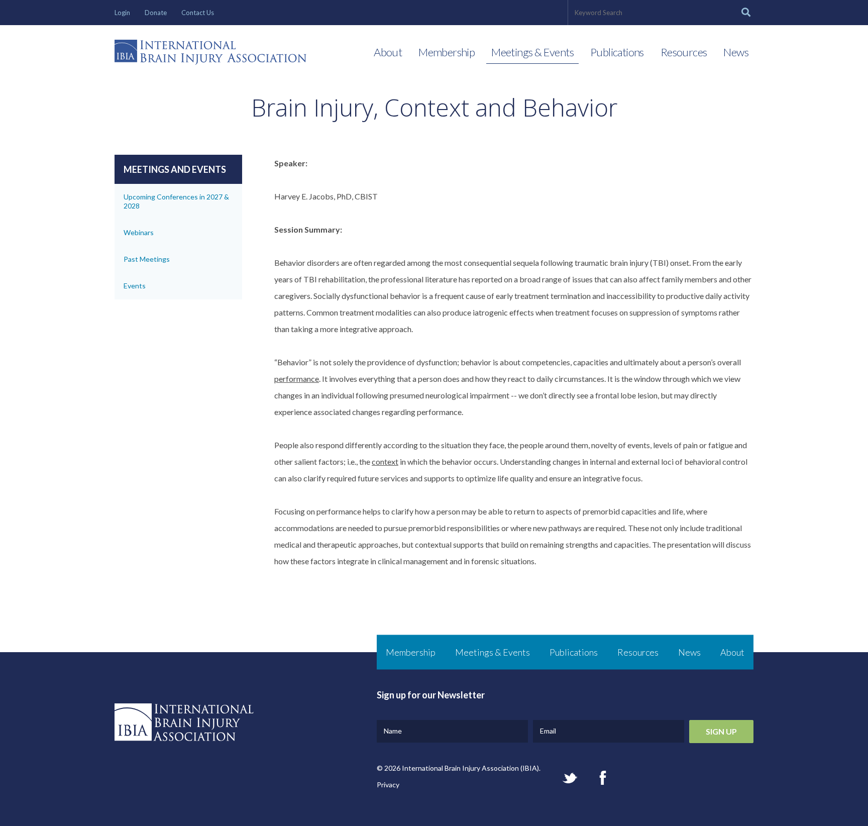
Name (393, 731)
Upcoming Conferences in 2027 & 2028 (176, 201)
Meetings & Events (532, 52)
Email (548, 731)
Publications (617, 52)
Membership (446, 52)
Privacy (388, 784)
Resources (684, 52)
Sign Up (721, 731)
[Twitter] (570, 778)
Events (135, 285)
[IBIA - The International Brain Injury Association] (210, 55)
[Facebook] (602, 778)
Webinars (139, 232)
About (388, 52)
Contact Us (197, 13)
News (735, 52)
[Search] (745, 12)
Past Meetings (147, 259)
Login (122, 13)
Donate (156, 13)
